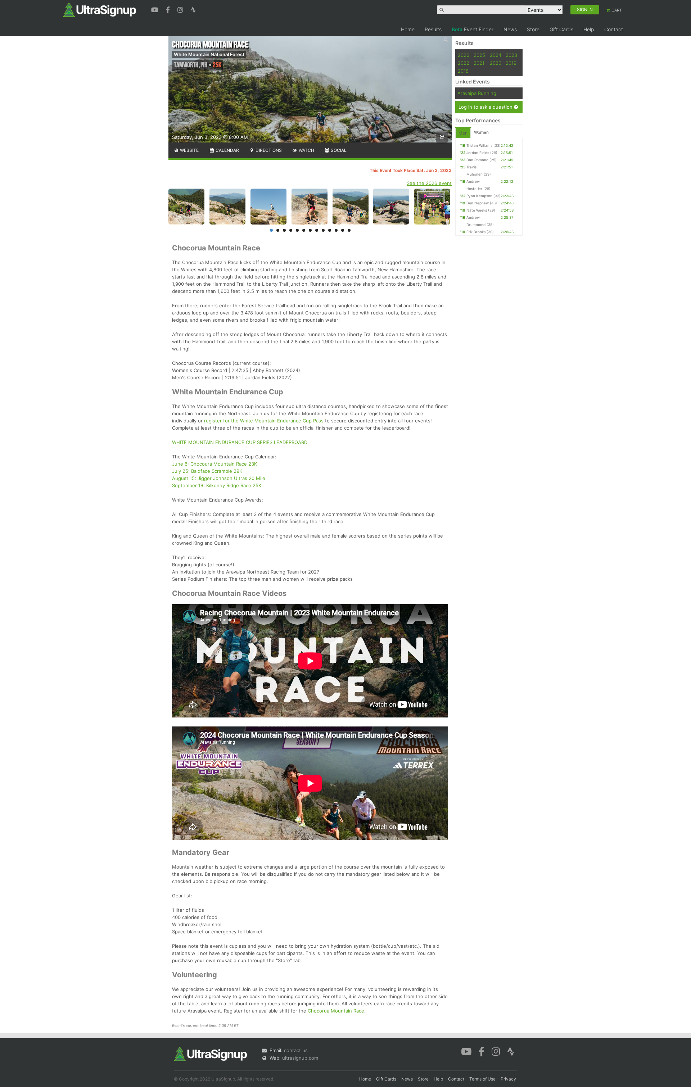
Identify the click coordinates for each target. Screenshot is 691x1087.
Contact (613, 29)
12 (342, 230)
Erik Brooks (475, 232)
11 (336, 230)
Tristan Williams (479, 145)
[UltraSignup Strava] (193, 9)
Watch (306, 150)
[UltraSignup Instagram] (181, 9)
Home (408, 29)
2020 (495, 63)
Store (533, 29)
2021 (479, 63)
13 (349, 230)
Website (189, 150)
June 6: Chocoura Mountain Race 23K (214, 464)
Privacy (508, 1079)
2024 (495, 55)
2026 (463, 55)
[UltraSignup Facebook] (169, 9)
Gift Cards (561, 29)
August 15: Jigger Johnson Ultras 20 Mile (218, 478)
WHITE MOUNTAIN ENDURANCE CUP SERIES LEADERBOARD (239, 442)
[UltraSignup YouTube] (155, 9)
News (510, 29)
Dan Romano (477, 160)
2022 (463, 63)
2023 (511, 55)
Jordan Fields (477, 152)
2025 (479, 55)
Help (588, 29)
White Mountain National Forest (209, 54)
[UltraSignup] (99, 9)
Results (433, 29)
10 (329, 230)
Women (481, 132)
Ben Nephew (477, 203)
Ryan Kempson (479, 196)
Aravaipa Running (476, 93)
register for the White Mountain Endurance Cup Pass (264, 421)
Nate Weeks (476, 210)
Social (338, 150)
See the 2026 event (429, 183)
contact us (296, 1050)
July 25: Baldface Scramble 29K (207, 471)
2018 (463, 71)
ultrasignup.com (300, 1058)
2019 (511, 63)
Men (463, 133)
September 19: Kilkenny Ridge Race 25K (216, 485)
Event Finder (472, 29)
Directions (268, 150)
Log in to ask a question (486, 107)
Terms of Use (482, 1079)
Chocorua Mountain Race (336, 1011)
